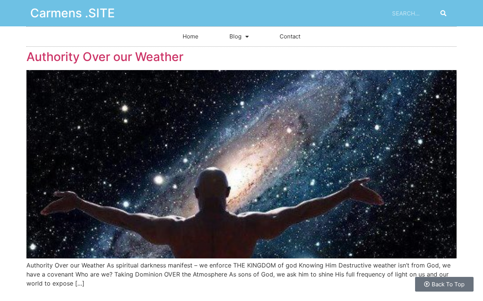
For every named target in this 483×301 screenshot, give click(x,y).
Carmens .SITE (72, 13)
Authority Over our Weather (104, 56)
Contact (290, 36)
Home (190, 36)
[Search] (443, 13)
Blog (235, 36)
